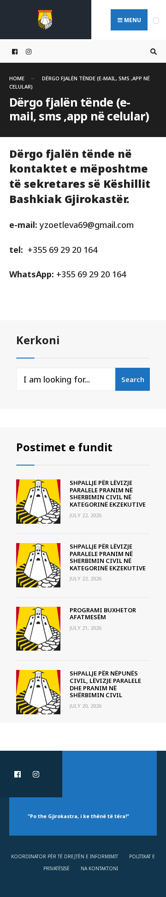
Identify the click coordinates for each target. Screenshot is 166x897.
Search (132, 379)
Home (16, 78)
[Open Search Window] (152, 51)
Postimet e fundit (64, 447)
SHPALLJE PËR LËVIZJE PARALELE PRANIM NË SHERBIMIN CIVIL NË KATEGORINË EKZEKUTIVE (108, 493)
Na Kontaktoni (99, 868)
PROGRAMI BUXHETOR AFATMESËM (103, 614)
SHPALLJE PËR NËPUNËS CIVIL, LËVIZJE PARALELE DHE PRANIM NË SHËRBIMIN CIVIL (105, 684)
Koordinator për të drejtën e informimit (64, 856)
